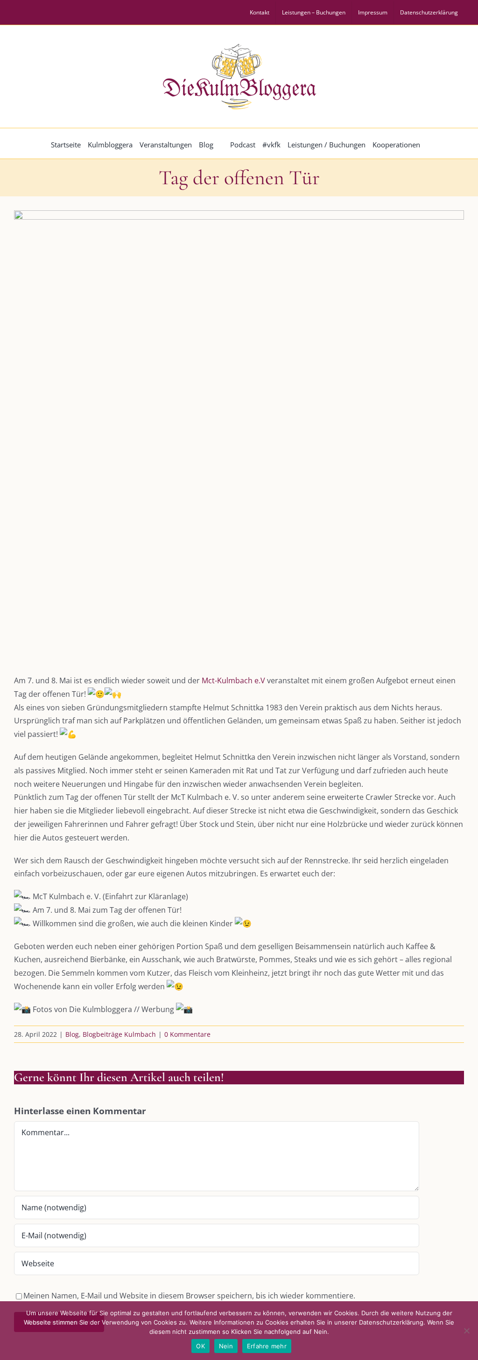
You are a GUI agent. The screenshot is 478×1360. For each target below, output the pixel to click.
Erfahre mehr (267, 1346)
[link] (233, 680)
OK (200, 1346)
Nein (226, 1346)
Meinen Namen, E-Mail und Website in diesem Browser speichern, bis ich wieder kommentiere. (189, 1296)
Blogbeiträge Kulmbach (119, 1034)
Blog (72, 1034)
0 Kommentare (187, 1034)
